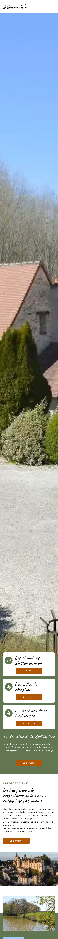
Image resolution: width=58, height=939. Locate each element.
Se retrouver (29, 697)
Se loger (29, 670)
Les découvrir (29, 723)
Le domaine (29, 763)
